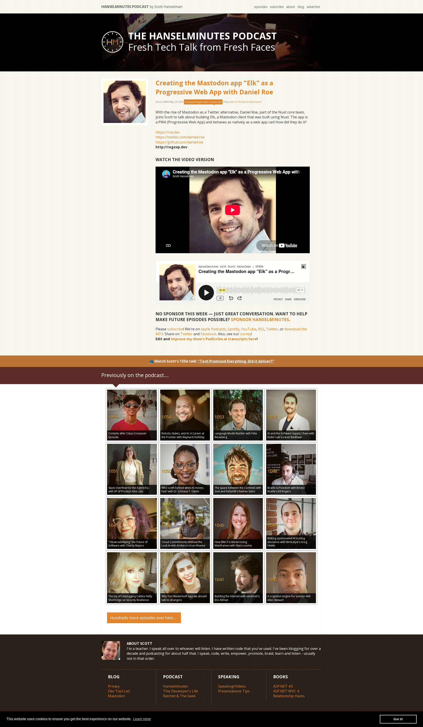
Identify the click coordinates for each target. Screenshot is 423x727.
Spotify (233, 329)
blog (301, 7)
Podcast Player (203, 102)
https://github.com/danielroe (179, 142)
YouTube (248, 329)
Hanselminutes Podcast (141, 6)
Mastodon (116, 696)
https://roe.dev (168, 132)
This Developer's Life (180, 691)
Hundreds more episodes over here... (143, 617)
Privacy (114, 686)
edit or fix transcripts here (245, 102)
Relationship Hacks (289, 696)
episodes (260, 7)
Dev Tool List (119, 691)
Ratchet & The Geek (179, 696)
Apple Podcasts (213, 329)
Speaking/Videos (232, 686)
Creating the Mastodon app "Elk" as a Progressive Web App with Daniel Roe (214, 87)
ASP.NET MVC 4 (286, 691)
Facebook (208, 333)
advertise (313, 7)
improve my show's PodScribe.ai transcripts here (214, 339)
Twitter (272, 329)
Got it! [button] (398, 719)
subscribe (277, 7)
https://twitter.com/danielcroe (180, 137)
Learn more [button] (142, 719)
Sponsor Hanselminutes (260, 319)
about (290, 7)
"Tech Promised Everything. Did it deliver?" (236, 361)
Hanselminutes (175, 686)
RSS (261, 329)
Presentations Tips (234, 691)
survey (245, 333)
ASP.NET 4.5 (283, 686)
